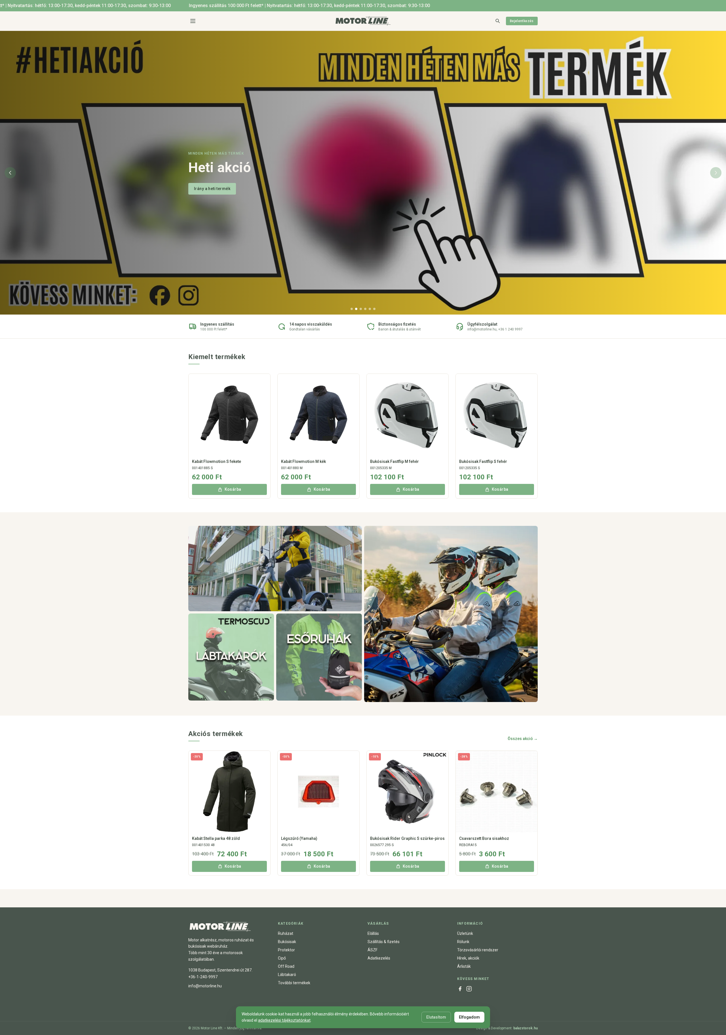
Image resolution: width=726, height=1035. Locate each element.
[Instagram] (469, 989)
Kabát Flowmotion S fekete (216, 461)
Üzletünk (465, 933)
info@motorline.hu (205, 986)
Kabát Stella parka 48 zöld (216, 838)
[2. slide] (356, 309)
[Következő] (715, 172)
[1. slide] (352, 309)
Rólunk (463, 941)
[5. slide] (370, 309)
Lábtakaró (287, 974)
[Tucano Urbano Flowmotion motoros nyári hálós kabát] (275, 569)
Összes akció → (523, 738)
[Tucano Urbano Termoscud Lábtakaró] (231, 657)
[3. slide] (361, 309)
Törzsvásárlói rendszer (477, 950)
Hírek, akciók (468, 958)
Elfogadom (469, 1017)
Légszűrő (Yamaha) (299, 838)
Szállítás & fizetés (384, 941)
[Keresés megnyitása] (497, 21)
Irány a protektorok (212, 197)
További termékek (294, 983)
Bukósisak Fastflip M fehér (394, 461)
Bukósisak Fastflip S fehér (483, 461)
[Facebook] (460, 989)
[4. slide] (365, 309)
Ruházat (285, 933)
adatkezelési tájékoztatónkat (284, 1020)
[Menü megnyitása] (192, 21)
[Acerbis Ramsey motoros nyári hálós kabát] (451, 614)
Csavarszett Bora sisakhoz (484, 838)
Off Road (286, 966)
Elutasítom (436, 1017)
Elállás (373, 933)
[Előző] (10, 172)
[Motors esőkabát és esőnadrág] (319, 657)
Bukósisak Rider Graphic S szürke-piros (407, 838)
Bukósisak (287, 941)
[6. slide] (374, 309)
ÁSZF (372, 950)
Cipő (282, 958)
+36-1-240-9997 (203, 977)
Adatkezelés (379, 958)
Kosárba (233, 489)
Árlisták (464, 966)
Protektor (286, 950)
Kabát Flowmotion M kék (303, 461)
